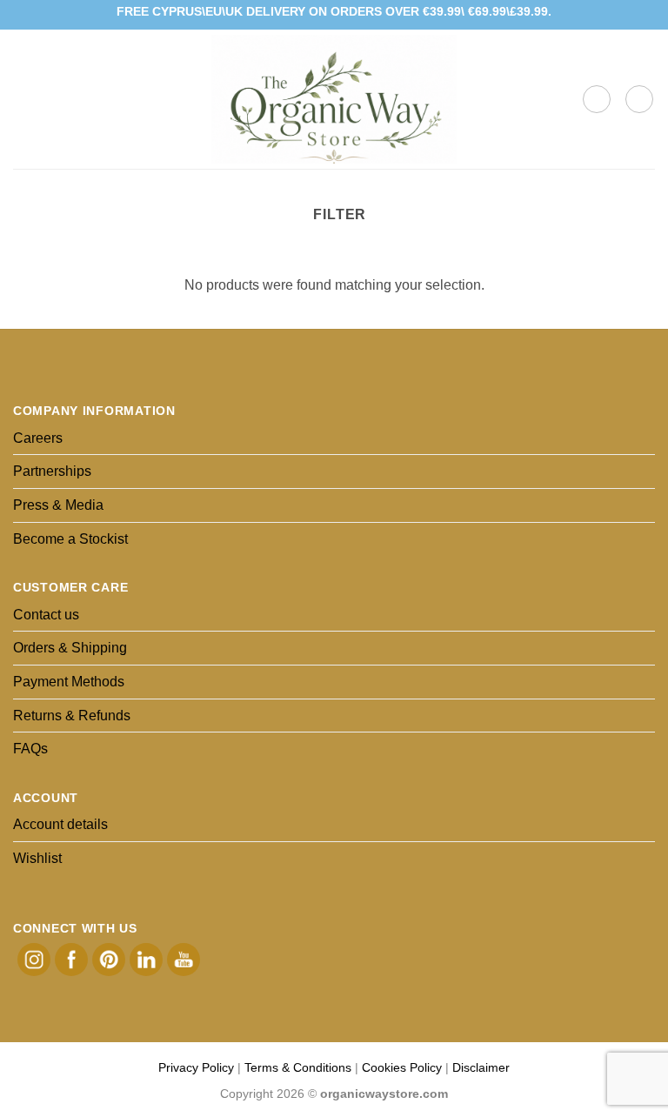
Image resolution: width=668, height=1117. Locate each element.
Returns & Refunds (71, 715)
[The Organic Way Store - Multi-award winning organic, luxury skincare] (334, 99)
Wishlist (37, 858)
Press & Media (58, 505)
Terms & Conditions (297, 1067)
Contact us (46, 614)
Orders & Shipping (70, 647)
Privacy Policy (196, 1067)
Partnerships (52, 471)
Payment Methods (68, 681)
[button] (23, 98)
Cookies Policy (402, 1067)
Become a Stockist (70, 539)
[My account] (639, 99)
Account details (60, 824)
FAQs (30, 748)
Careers (38, 438)
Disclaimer (481, 1067)
